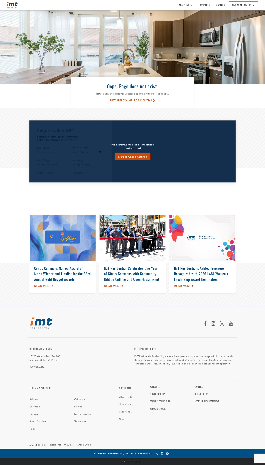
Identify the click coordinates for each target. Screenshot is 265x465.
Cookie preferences (132, 462)
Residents (205, 5)
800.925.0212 (36, 366)
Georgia (33, 414)
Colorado (34, 406)
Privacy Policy (157, 394)
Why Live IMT (126, 397)
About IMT (184, 5)
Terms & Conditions (160, 401)
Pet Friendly (125, 411)
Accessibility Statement (206, 401)
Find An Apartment (241, 5)
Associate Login (158, 409)
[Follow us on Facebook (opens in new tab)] (206, 323)
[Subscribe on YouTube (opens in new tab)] (232, 323)
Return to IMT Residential (131, 100)
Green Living (126, 404)
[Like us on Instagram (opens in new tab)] (214, 323)
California (79, 399)
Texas (32, 428)
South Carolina (37, 421)
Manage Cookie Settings (132, 156)
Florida (78, 406)
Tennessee (80, 421)
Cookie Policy (201, 394)
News (122, 419)
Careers (220, 5)
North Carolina (82, 414)
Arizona (33, 399)
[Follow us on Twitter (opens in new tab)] (223, 323)
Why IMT (69, 444)
